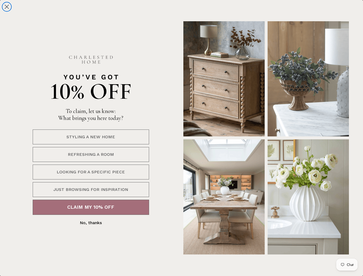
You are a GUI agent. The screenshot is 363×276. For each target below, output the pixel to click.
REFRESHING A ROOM (91, 154)
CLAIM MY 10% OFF (90, 207)
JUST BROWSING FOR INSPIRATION (90, 189)
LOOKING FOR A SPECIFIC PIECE (91, 171)
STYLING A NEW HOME (90, 136)
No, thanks (91, 222)
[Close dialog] (6, 6)
